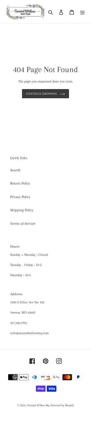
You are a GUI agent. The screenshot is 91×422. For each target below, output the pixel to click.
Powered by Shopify (62, 405)
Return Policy (20, 183)
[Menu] (82, 11)
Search (15, 170)
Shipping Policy (21, 210)
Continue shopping (42, 93)
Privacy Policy (20, 197)
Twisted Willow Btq (38, 405)
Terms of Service (22, 223)
